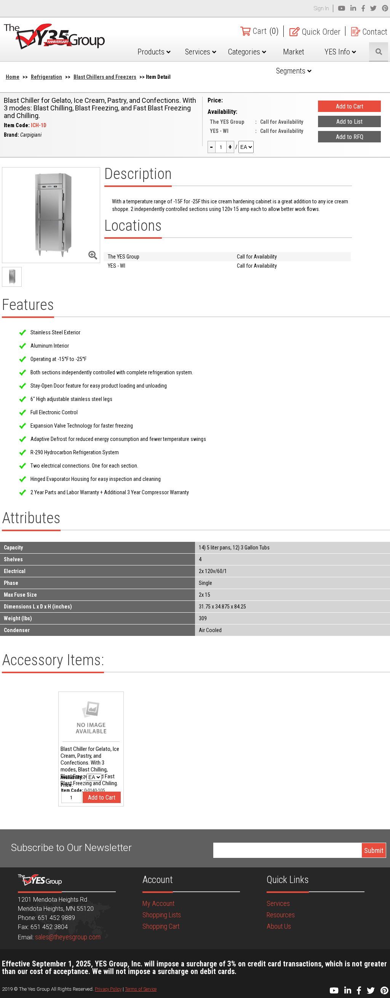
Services (198, 51)
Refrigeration (46, 77)
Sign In (321, 8)
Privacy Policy (108, 989)
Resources (281, 915)
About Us (279, 926)
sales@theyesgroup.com (68, 937)
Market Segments (291, 61)
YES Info (338, 51)
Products (151, 51)
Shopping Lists (161, 915)
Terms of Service (141, 989)
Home (12, 77)
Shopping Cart (160, 926)
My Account (158, 903)
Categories (245, 51)
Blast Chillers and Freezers (105, 77)
